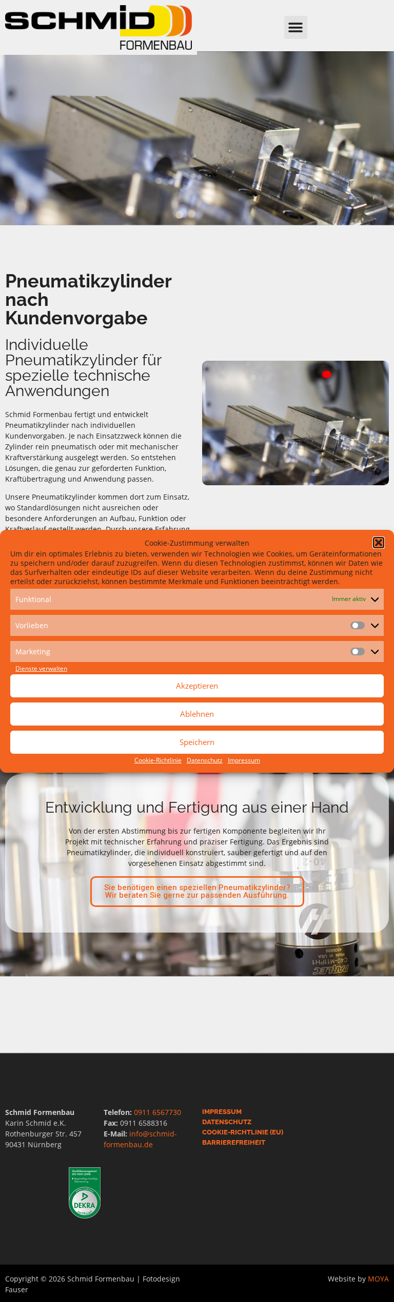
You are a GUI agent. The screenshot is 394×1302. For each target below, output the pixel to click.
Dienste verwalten (41, 668)
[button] (378, 543)
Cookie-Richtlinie (158, 760)
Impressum (244, 760)
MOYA (378, 1279)
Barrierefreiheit (233, 1142)
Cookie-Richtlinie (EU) (242, 1132)
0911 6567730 (157, 1112)
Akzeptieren (197, 685)
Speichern (197, 742)
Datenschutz (205, 760)
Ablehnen (197, 714)
